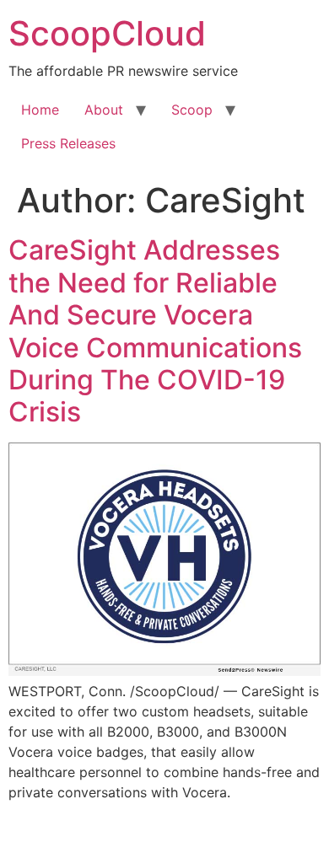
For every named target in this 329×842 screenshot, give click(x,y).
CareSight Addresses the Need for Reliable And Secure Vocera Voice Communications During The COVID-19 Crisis (155, 330)
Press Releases (68, 143)
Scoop (192, 109)
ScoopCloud (107, 33)
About (103, 109)
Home (40, 109)
